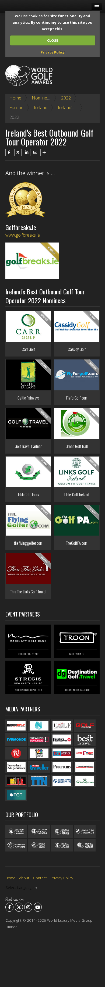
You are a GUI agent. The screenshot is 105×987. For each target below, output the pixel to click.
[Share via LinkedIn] (26, 152)
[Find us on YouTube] (38, 907)
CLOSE (52, 40)
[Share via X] (18, 152)
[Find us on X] (19, 907)
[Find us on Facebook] (9, 907)
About (24, 877)
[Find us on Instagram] (28, 907)
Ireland (40, 108)
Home (15, 98)
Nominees (42, 98)
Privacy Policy (53, 52)
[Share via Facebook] (9, 152)
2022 (66, 98)
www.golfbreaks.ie (22, 235)
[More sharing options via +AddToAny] (44, 152)
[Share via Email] (35, 152)
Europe (16, 108)
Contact (40, 877)
